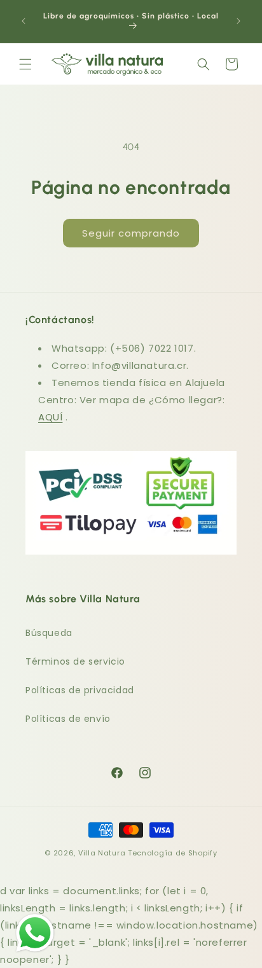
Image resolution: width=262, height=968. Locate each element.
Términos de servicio (75, 661)
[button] (25, 64)
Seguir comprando (131, 233)
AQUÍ (50, 417)
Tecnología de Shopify (172, 853)
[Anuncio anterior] (24, 21)
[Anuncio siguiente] (238, 21)
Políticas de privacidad (79, 690)
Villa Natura (101, 853)
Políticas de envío (68, 718)
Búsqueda (48, 632)
